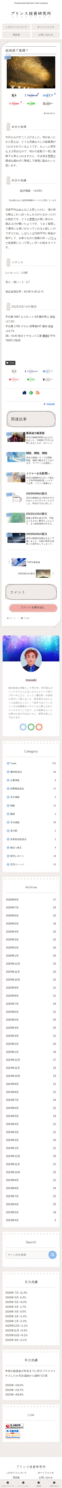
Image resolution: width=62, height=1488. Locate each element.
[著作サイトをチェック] (24, 392)
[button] (48, 103)
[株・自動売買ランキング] (14, 1425)
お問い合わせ (46, 1477)
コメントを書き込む (33, 607)
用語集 (16, 1477)
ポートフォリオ (46, 1472)
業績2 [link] (45, 335)
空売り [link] (52, 156)
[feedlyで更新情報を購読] (31, 392)
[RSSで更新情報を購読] (37, 392)
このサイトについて (16, 1472)
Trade (11, 363)
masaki (31, 680)
